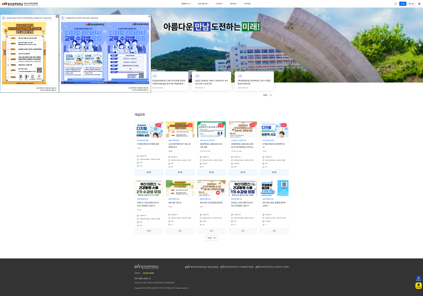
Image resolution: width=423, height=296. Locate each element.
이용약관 (137, 273)
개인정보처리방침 (148, 273)
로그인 (403, 4)
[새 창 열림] (418, 278)
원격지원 (247, 4)
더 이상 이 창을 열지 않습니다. (48, 90)
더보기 (265, 95)
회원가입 (411, 4)
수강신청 (219, 4)
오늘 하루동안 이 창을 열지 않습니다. (46, 88)
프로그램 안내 (202, 4)
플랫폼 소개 (186, 4)
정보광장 (233, 4)
